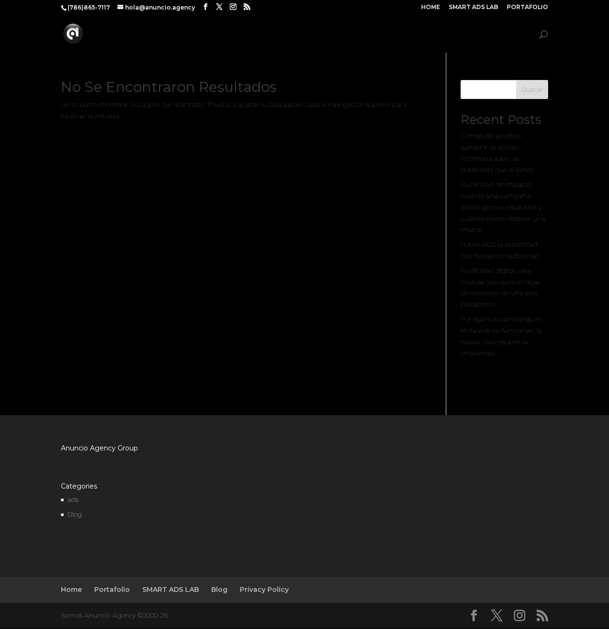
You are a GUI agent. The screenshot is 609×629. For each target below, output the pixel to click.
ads (73, 499)
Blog (521, 34)
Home (71, 589)
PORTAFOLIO (527, 7)
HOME (430, 7)
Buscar (532, 89)
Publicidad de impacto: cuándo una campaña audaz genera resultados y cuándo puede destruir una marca (503, 207)
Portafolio (112, 589)
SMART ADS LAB (473, 7)
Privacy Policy (264, 589)
